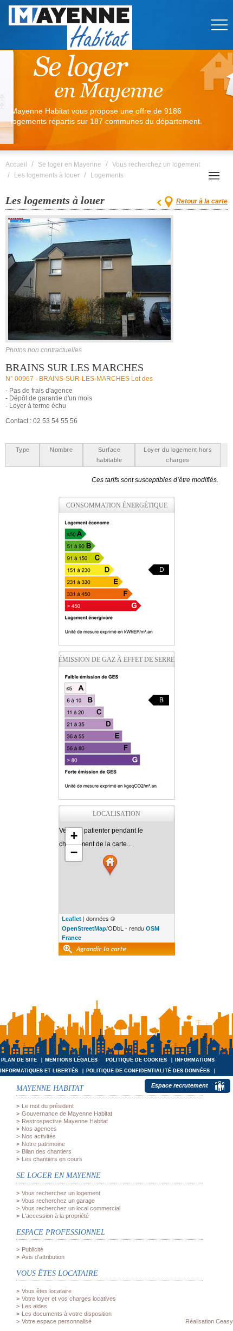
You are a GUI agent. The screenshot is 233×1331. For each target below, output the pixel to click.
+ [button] (73, 835)
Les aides (34, 1306)
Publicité (32, 1249)
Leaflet (71, 918)
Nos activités (39, 1136)
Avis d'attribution (43, 1257)
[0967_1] (89, 279)
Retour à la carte (202, 201)
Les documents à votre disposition (67, 1313)
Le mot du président (48, 1106)
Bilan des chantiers (47, 1151)
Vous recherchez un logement (61, 1193)
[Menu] (219, 46)
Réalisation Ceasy (209, 1321)
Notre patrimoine (43, 1144)
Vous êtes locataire (47, 1291)
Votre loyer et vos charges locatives (69, 1298)
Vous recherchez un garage (58, 1200)
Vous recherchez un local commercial (71, 1208)
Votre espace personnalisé (57, 1321)
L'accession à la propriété (55, 1216)
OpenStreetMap (84, 928)
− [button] (73, 852)
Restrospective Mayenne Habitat (65, 1121)
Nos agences (39, 1128)
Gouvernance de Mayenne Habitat (67, 1113)
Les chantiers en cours (52, 1159)
